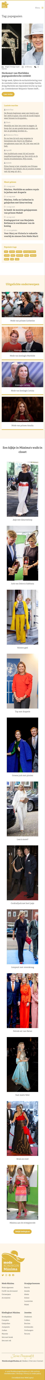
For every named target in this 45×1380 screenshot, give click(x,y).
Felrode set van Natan (22, 1031)
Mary (13, 255)
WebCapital (29, 1378)
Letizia (7, 255)
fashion (19, 252)
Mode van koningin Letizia (22, 390)
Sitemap (19, 1374)
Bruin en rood (22, 1159)
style (17, 259)
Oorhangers (28, 1330)
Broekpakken (7, 1317)
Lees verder (8, 94)
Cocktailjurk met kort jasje (22, 903)
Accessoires (6, 1298)
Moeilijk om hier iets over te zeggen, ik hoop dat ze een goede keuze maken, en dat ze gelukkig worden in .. (21, 128)
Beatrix (27, 1288)
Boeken (25, 1361)
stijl (12, 259)
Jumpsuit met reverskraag (22, 967)
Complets (5, 1320)
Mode (26, 255)
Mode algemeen (8, 1288)
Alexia (26, 1294)
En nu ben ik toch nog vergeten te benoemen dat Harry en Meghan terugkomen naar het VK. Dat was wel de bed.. (21, 142)
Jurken (4, 1330)
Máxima (33, 255)
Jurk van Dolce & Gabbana (22, 583)
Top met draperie (22, 711)
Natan (7, 259)
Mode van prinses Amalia (22, 425)
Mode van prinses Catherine (22, 321)
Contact (40, 1361)
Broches (27, 1323)
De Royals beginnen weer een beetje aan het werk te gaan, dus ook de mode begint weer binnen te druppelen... (22, 116)
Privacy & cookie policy (32, 1374)
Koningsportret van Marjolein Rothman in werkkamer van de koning (19, 223)
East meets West (22, 1095)
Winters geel (22, 648)
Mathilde (20, 255)
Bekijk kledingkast (22, 1231)
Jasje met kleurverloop (22, 520)
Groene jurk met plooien (22, 775)
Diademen (28, 1317)
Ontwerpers (6, 1294)
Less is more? (22, 839)
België (7, 67)
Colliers (27, 1320)
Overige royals (15, 67)
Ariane (26, 1298)
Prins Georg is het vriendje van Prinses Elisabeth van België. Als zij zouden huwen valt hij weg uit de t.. (22, 169)
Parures (27, 1334)
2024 (6, 252)
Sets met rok (6, 1341)
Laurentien (28, 1301)
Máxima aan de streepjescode (22, 1223)
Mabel (26, 1305)
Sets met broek (7, 1337)
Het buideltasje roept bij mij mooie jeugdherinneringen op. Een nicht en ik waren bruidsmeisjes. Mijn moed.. (21, 156)
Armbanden (28, 1327)
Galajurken (6, 1323)
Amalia (12, 252)
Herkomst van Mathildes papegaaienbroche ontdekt (16, 74)
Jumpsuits (6, 1327)
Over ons (32, 1361)
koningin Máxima (29, 252)
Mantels (5, 1334)
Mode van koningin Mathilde (22, 356)
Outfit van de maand (10, 1291)
